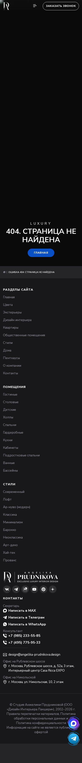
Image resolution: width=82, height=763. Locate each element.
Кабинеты (10, 448)
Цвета (8, 305)
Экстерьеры (12, 312)
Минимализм (13, 522)
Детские (9, 410)
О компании (12, 365)
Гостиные (10, 394)
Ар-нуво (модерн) (16, 507)
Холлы (8, 417)
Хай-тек (9, 552)
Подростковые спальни (21, 455)
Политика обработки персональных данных (45, 716)
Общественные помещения (24, 335)
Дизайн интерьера (17, 320)
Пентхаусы (11, 358)
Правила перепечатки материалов (32, 714)
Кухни (7, 440)
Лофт (7, 499)
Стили (8, 343)
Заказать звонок (61, 6)
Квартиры (10, 327)
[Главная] (4, 272)
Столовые (10, 402)
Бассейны (10, 470)
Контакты (10, 373)
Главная (41, 253)
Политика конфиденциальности (41, 723)
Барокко (9, 530)
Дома (7, 350)
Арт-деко (10, 545)
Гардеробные (13, 432)
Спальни (9, 425)
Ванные (9, 463)
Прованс (9, 560)
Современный (13, 492)
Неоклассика (13, 537)
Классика (10, 514)
